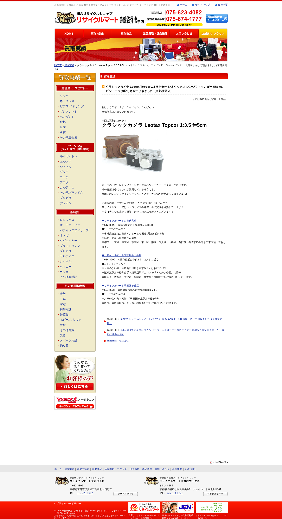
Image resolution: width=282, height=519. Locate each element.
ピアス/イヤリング (72, 106)
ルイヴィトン (68, 156)
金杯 (63, 122)
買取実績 (69, 65)
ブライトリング (70, 245)
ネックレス (67, 101)
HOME (58, 65)
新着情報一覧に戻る (118, 340)
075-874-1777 (175, 493)
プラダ (64, 182)
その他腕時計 (68, 277)
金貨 (63, 132)
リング (64, 96)
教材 (63, 325)
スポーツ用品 (68, 340)
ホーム (183, 4)
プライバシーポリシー (68, 503)
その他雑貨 (67, 330)
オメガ (64, 235)
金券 (63, 293)
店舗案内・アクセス (116, 469)
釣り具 (64, 345)
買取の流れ (83, 469)
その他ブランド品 (71, 192)
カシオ (64, 271)
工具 (63, 299)
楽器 (63, 335)
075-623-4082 (85, 493)
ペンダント (67, 116)
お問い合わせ (162, 469)
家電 (63, 304)
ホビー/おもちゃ (70, 319)
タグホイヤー (68, 240)
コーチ (64, 177)
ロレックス (67, 219)
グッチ (64, 171)
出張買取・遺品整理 (141, 469)
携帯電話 (65, 309)
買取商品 (97, 469)
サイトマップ (202, 4)
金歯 (63, 127)
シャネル (65, 166)
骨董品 (64, 314)
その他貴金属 (68, 137)
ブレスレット (68, 111)
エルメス (65, 161)
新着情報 (190, 469)
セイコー (65, 266)
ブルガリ (65, 197)
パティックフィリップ (74, 230)
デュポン (65, 203)
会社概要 (223, 4)
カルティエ (67, 187)
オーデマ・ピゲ (70, 225)
